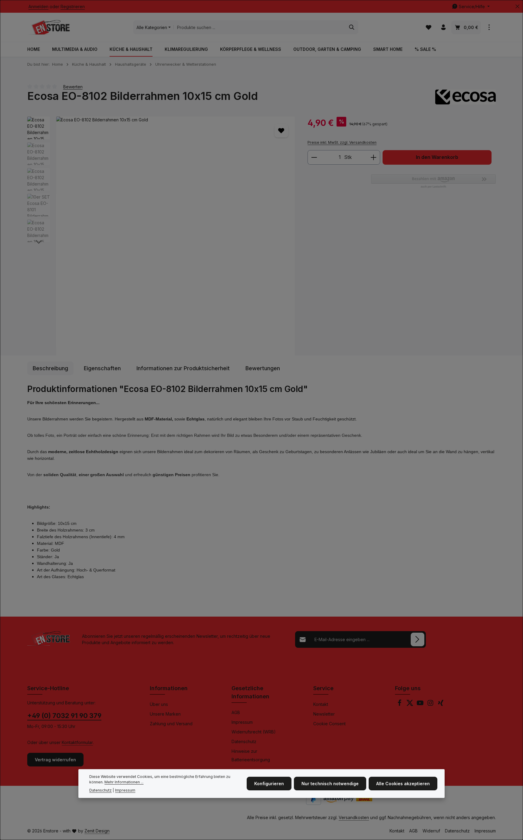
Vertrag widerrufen (55, 759)
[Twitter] (410, 704)
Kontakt (320, 704)
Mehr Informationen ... (123, 782)
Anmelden (38, 6)
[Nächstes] (38, 242)
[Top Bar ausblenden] (517, 6)
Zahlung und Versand (171, 723)
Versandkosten (354, 817)
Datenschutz (244, 741)
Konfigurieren (269, 783)
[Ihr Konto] (443, 27)
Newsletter (324, 713)
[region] (161, 236)
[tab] (50, 368)
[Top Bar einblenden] (489, 27)
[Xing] (440, 704)
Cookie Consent (329, 723)
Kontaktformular (77, 742)
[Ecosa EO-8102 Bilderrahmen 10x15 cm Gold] (175, 236)
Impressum (242, 722)
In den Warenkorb (437, 157)
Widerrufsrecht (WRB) (254, 731)
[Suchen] (351, 27)
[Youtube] (421, 704)
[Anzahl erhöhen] (373, 157)
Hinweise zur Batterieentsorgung (251, 755)
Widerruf (431, 830)
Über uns (159, 704)
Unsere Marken (165, 713)
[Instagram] (431, 704)
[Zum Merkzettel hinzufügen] (281, 130)
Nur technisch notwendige (330, 783)
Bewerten (73, 86)
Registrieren (73, 6)
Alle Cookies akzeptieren (403, 783)
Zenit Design (97, 830)
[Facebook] (400, 704)
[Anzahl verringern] (314, 157)
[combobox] (259, 27)
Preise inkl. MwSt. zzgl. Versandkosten (342, 142)
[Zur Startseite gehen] (48, 27)
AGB (236, 712)
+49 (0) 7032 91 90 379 (64, 716)
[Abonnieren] (417, 639)
